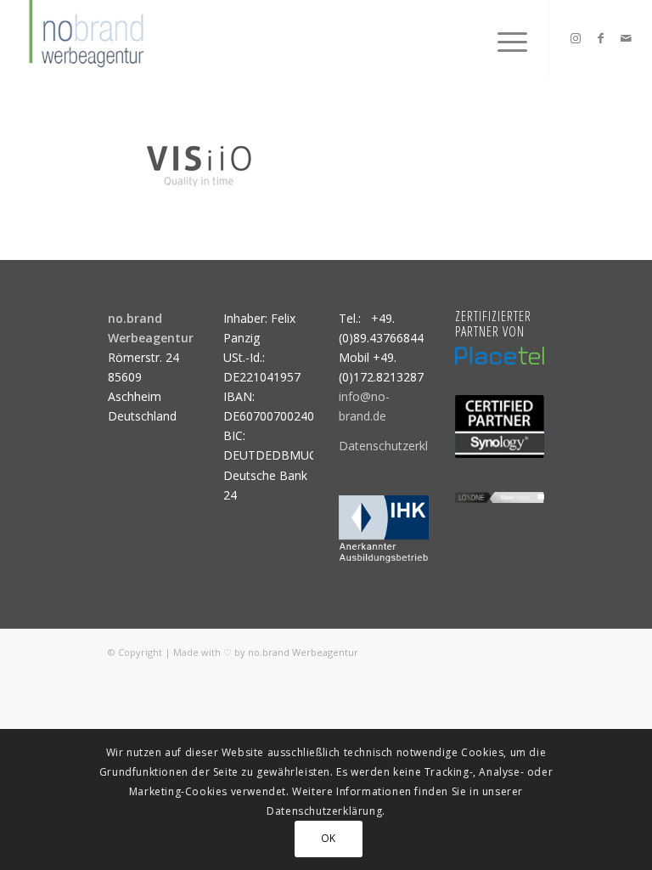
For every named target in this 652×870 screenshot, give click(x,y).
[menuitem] (504, 38)
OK (328, 838)
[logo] (84, 38)
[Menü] (504, 38)
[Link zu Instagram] (575, 38)
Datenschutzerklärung (399, 446)
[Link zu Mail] (626, 38)
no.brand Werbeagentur (303, 652)
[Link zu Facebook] (601, 38)
